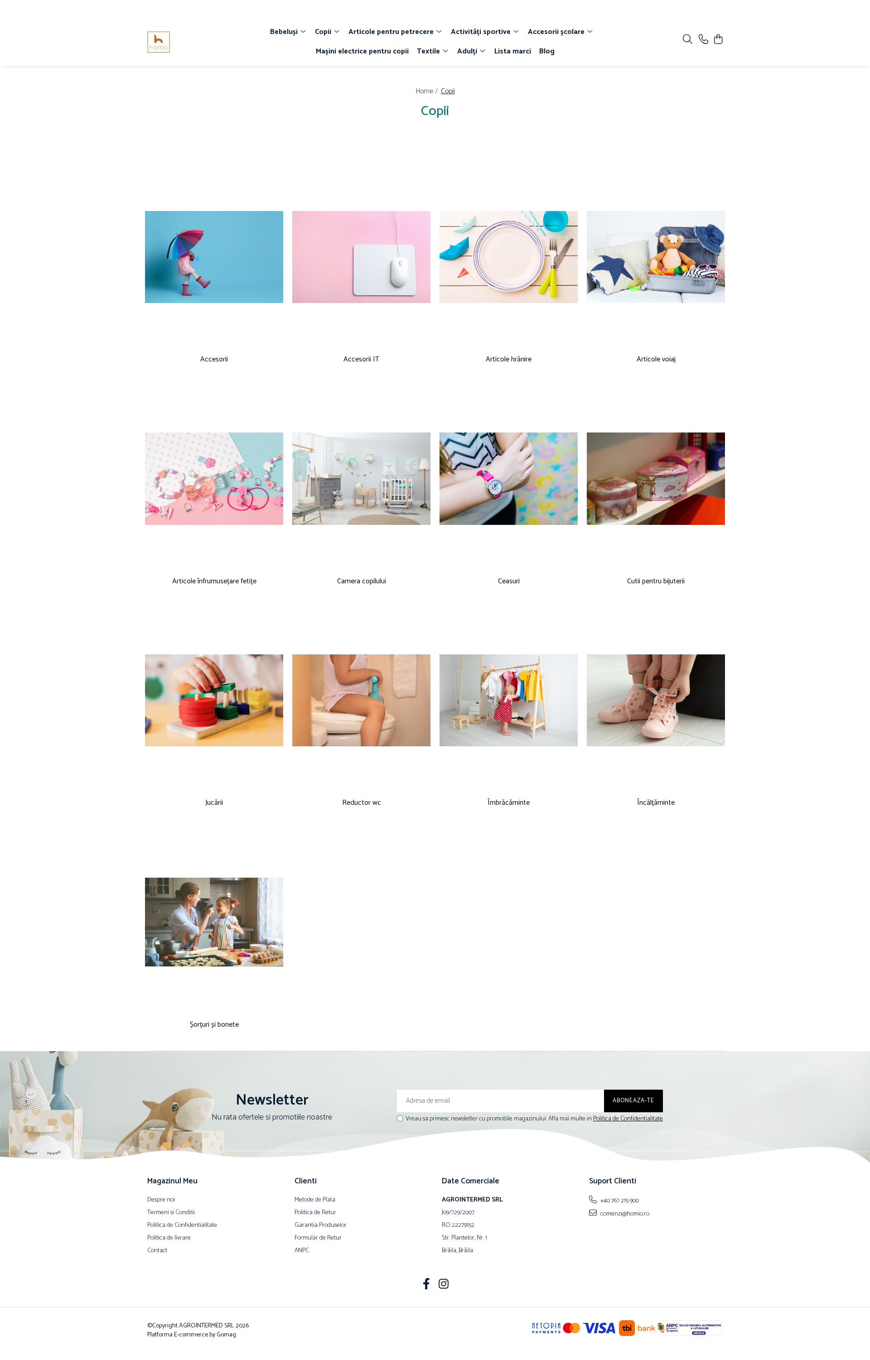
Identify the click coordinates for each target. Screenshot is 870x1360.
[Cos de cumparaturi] (718, 40)
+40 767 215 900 (619, 1201)
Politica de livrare (169, 1238)
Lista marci (512, 51)
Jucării (214, 803)
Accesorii (214, 360)
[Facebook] (427, 1285)
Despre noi (161, 1200)
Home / (428, 91)
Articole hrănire (509, 360)
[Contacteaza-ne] (703, 40)
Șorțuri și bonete (214, 1025)
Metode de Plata (315, 1200)
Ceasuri (509, 582)
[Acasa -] (199, 42)
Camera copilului (361, 582)
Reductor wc (361, 803)
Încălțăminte (656, 803)
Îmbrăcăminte (509, 803)
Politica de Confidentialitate (628, 1119)
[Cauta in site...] (687, 40)
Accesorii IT (361, 360)
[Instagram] (444, 1285)
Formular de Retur (318, 1238)
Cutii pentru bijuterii (656, 582)
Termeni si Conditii (171, 1212)
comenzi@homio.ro (624, 1214)
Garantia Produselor (321, 1225)
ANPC (302, 1250)
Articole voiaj (656, 360)
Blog (547, 51)
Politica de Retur (315, 1212)
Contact (157, 1250)
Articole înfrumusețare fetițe (214, 582)
